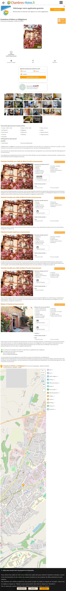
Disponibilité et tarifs (60, 162)
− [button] (43, 387)
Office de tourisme (53, 383)
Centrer (42, 377)
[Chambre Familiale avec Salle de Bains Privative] (17, 189)
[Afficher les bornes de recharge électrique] (42, 381)
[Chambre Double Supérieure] (17, 259)
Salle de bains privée (40, 184)
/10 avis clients (63, 20)
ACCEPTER (44, 588)
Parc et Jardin (52, 389)
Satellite (42, 374)
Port (50, 373)
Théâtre (51, 396)
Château (51, 379)
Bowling (51, 402)
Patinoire (51, 406)
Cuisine (37, 333)
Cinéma (51, 399)
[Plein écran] (44, 390)
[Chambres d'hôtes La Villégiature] (33, 48)
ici (50, 586)
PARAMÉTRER (21, 588)
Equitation (51, 409)
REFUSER (33, 588)
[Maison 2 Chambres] (17, 331)
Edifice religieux (53, 376)
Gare (50, 369)
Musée (51, 386)
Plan (43, 370)
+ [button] (43, 384)
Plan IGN (42, 372)
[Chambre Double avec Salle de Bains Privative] (17, 225)
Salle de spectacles (53, 393)
